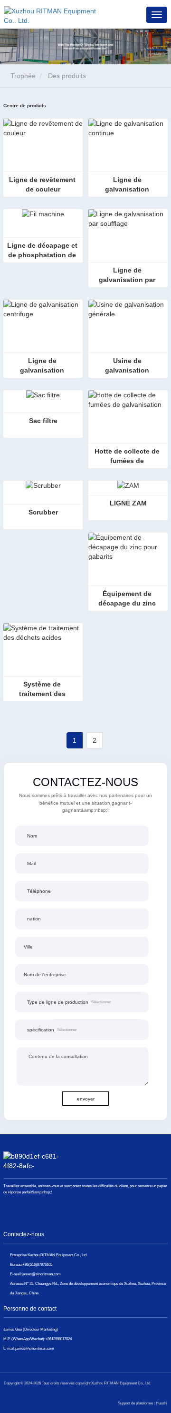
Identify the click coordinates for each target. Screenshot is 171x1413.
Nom (32, 835)
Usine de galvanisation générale (128, 366)
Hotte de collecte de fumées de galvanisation (128, 456)
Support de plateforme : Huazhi (142, 1403)
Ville (28, 946)
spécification (40, 1029)
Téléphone (39, 891)
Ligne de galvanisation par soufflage (128, 275)
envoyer (86, 1098)
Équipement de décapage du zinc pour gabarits (128, 599)
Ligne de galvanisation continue (128, 185)
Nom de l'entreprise (45, 974)
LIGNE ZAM (128, 503)
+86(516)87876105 (37, 1264)
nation (34, 918)
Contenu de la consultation (58, 1056)
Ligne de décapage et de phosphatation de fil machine (43, 251)
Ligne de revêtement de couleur (43, 184)
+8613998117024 (58, 1338)
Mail (31, 863)
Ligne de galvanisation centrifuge (43, 366)
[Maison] (51, 14)
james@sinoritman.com (41, 1274)
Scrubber (43, 512)
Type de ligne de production (57, 1002)
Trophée (22, 76)
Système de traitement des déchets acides (43, 689)
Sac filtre (43, 420)
